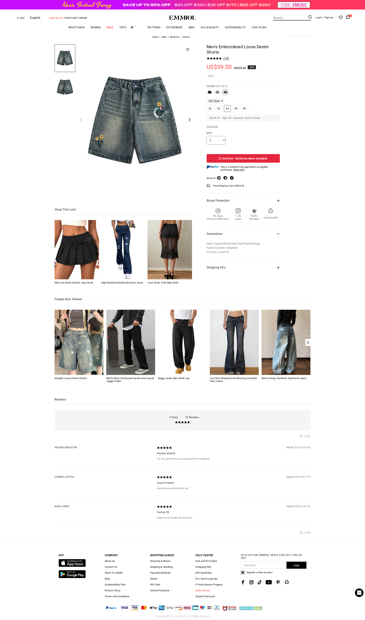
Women (95, 27)
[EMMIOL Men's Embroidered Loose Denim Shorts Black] (209, 93)
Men (191, 27)
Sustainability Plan (115, 584)
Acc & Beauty (210, 27)
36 (227, 108)
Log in (319, 17)
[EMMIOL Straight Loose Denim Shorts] (79, 342)
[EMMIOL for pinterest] (278, 582)
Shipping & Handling (161, 566)
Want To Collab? (114, 572)
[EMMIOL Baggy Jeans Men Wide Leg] (182, 342)
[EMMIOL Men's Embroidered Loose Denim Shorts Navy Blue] (225, 93)
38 (236, 108)
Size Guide (212, 126)
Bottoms (154, 27)
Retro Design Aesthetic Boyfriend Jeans (284, 378)
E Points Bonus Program (209, 584)
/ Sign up (328, 17)
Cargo (136, 27)
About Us (110, 561)
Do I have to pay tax (206, 578)
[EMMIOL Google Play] (72, 577)
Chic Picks (259, 27)
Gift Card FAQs (203, 572)
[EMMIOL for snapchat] (286, 582)
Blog (107, 578)
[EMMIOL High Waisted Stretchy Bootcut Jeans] (123, 249)
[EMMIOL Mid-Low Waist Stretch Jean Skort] (77, 249)
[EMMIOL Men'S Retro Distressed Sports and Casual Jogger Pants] (130, 342)
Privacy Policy (112, 590)
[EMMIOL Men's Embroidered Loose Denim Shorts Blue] (217, 93)
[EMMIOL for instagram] (251, 582)
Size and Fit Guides (206, 561)
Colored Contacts (160, 590)
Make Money (202, 590)
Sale (110, 27)
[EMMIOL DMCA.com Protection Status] (250, 610)
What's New (76, 27)
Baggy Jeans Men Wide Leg (173, 378)
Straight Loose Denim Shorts (71, 378)
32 (210, 108)
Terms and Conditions (117, 596)
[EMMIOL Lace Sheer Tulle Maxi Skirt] (170, 249)
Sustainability (235, 27)
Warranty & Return (160, 561)
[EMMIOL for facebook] (243, 582)
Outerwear (174, 27)
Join (296, 565)
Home (155, 37)
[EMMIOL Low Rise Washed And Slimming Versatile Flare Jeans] (234, 342)
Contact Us (111, 566)
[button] (307, 342)
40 (244, 108)
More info (239, 169)
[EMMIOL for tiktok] (259, 582)
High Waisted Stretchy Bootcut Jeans (122, 282)
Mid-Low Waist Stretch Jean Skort (74, 282)
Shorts (186, 37)
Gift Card (155, 584)
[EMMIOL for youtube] (269, 582)
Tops (122, 27)
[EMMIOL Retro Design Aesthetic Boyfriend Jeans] (286, 342)
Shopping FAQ (203, 566)
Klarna (153, 578)
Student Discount (205, 596)
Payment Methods (160, 572)
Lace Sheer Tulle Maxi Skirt (163, 282)
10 (226, 58)
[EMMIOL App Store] (72, 566)
